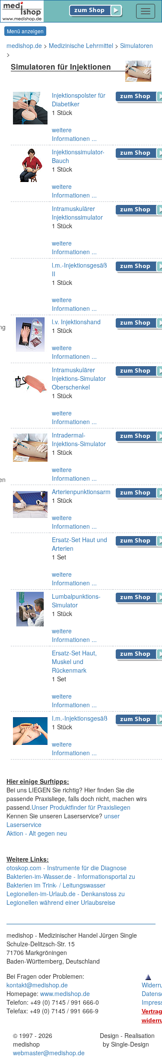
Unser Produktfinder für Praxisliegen (81, 807)
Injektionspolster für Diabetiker (78, 99)
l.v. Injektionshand (76, 321)
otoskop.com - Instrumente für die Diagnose (66, 867)
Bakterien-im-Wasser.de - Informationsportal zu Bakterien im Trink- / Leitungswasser (70, 880)
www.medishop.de (65, 993)
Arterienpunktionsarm (81, 491)
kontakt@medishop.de (37, 984)
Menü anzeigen (25, 31)
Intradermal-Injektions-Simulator (79, 439)
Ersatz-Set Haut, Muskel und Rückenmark (74, 661)
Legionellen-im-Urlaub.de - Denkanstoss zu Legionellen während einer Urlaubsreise (65, 898)
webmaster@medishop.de (49, 1052)
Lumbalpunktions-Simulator (76, 600)
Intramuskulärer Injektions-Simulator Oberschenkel (79, 378)
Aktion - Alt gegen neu (36, 833)
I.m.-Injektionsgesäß (80, 718)
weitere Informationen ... (74, 134)
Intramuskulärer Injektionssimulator (77, 212)
